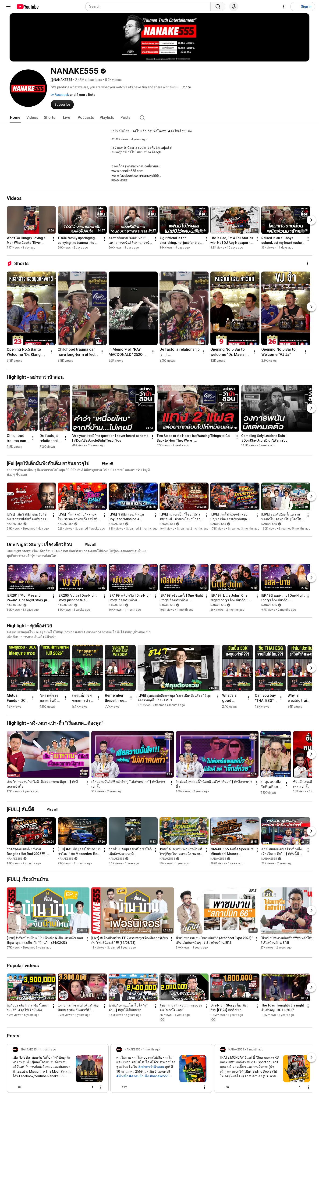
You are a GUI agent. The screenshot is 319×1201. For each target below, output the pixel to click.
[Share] (77, 1087)
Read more (119, 180)
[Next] (311, 220)
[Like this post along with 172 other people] (118, 1087)
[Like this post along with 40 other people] (222, 1087)
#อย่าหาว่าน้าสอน (151, 1067)
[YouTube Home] (27, 6)
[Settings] (284, 6)
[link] (58, 1070)
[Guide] (8, 6)
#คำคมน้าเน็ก (139, 1076)
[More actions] (53, 239)
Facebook (61, 95)
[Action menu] (101, 1087)
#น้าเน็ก (122, 1076)
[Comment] (195, 1087)
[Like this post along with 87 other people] (14, 1087)
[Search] (217, 6)
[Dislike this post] (27, 1087)
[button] (119, 180)
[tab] (15, 117)
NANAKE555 (14, 524)
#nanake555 (159, 1076)
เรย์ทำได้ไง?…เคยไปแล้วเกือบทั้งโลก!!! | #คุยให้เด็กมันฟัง (151, 131)
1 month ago (47, 1049)
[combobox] (149, 6)
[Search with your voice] (233, 6)
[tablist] (159, 117)
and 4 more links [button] (82, 95)
